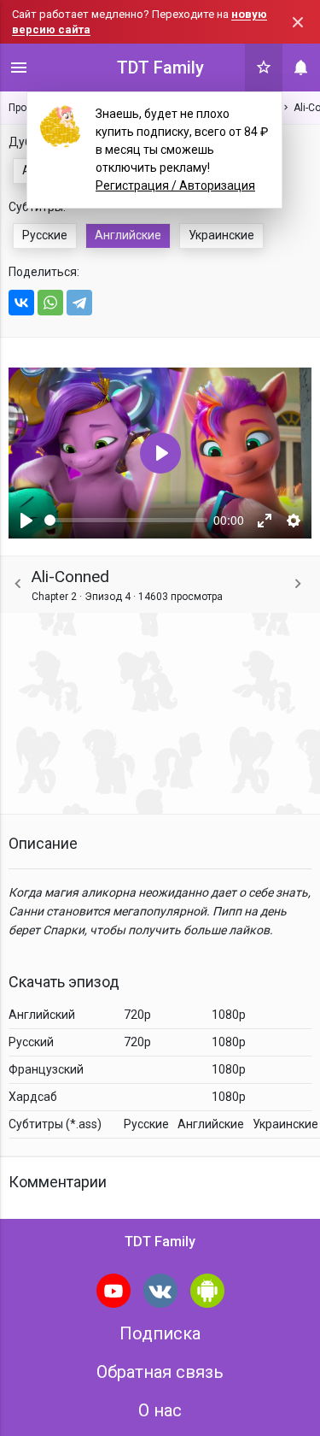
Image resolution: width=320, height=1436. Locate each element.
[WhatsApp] (50, 302)
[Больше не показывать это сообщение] (297, 22)
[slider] (125, 520)
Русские (44, 235)
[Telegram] (79, 302)
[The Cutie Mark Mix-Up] (297, 584)
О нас (160, 1410)
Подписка (160, 1333)
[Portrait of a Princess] (18, 584)
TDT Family (160, 67)
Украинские (221, 235)
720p (137, 1014)
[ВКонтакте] (21, 302)
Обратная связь (160, 1372)
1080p (229, 1014)
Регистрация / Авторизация (175, 185)
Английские (128, 235)
